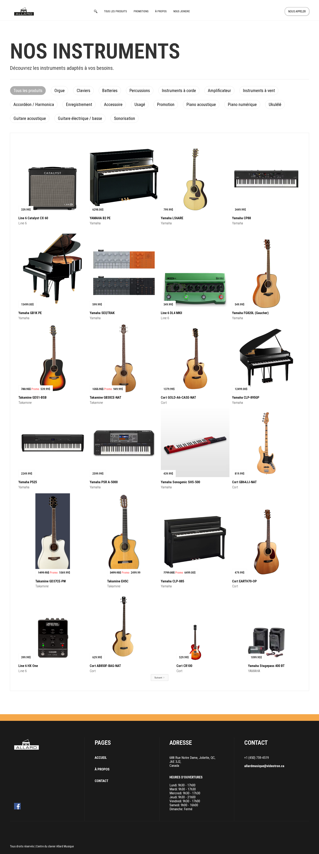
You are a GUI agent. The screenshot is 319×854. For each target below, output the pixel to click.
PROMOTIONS (141, 11)
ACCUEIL (101, 758)
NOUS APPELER (297, 11)
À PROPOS (161, 11)
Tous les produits (115, 11)
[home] (24, 11)
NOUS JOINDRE (181, 11)
